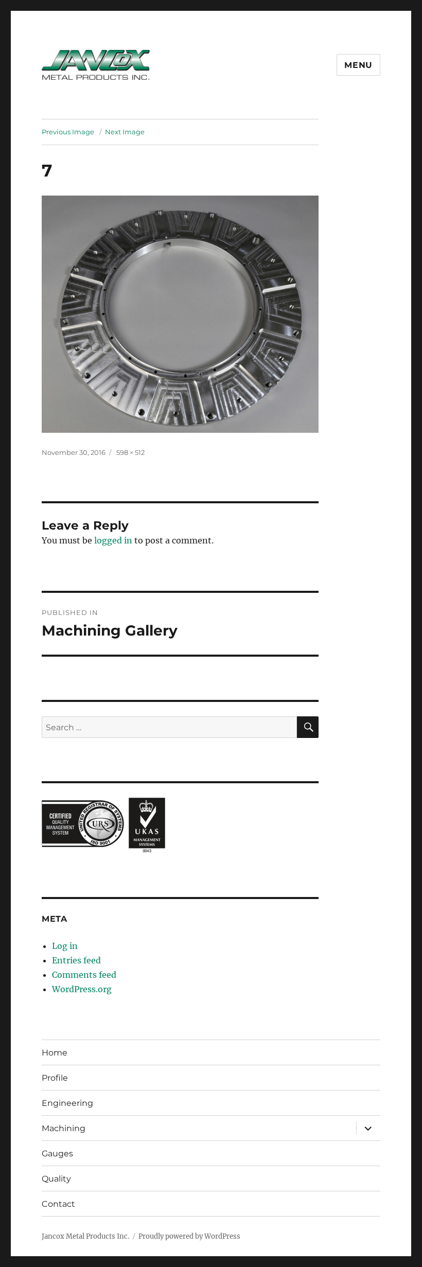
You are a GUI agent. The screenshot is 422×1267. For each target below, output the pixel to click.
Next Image (125, 132)
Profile (55, 1078)
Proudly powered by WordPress (189, 1236)
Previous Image (68, 132)
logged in (113, 540)
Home (54, 1053)
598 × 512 (130, 452)
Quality (56, 1179)
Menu (358, 65)
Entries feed (76, 960)
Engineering (67, 1103)
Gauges (57, 1153)
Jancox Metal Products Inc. (85, 1236)
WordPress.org (82, 989)
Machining (63, 1128)
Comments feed (84, 975)
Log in (65, 946)
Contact (58, 1204)
